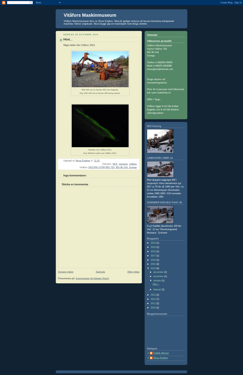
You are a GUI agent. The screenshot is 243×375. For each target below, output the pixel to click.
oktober (157, 280)
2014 (153, 268)
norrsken (123, 164)
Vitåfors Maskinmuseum (90, 15)
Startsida (100, 272)
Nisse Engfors (160, 358)
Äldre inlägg (133, 272)
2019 (153, 247)
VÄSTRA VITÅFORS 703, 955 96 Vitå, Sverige (112, 167)
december (158, 272)
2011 (153, 303)
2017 (153, 256)
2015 (153, 264)
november (158, 276)
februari (157, 289)
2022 (153, 243)
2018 (153, 251)
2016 (153, 260)
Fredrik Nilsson (161, 353)
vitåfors (133, 164)
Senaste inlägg (65, 272)
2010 (153, 307)
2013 (153, 295)
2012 (153, 299)
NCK (115, 164)
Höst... (156, 284)
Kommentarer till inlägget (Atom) (92, 278)
